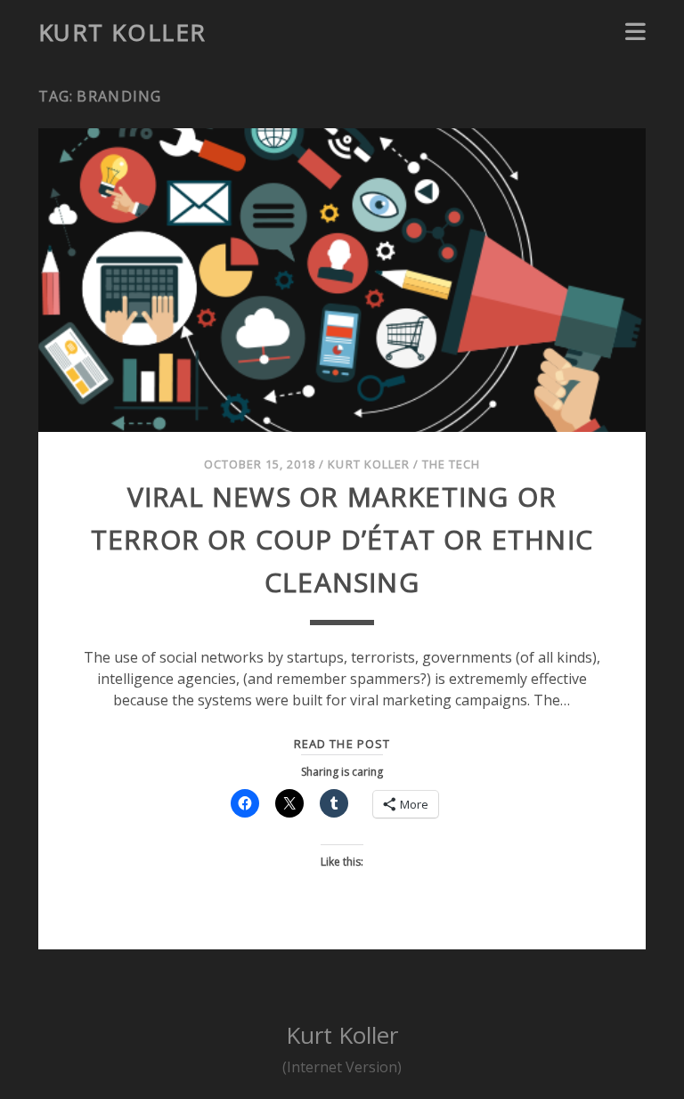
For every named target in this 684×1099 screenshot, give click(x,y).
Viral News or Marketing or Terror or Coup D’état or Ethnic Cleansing (342, 539)
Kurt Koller (122, 32)
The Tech (451, 464)
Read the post (342, 744)
